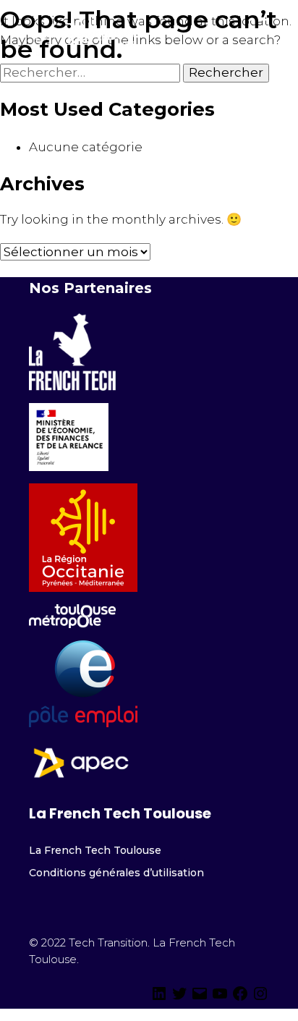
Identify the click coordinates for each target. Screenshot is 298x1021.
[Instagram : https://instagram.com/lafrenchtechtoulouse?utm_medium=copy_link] (260, 998)
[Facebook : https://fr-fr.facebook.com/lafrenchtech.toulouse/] (240, 998)
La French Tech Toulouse (95, 850)
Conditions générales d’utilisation (116, 872)
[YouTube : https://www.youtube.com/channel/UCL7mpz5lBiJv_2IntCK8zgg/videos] (220, 998)
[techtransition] (159, 998)
